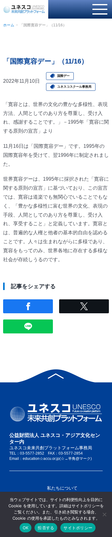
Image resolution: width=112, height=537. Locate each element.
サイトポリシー (77, 527)
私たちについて (62, 488)
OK (26, 527)
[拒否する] (104, 514)
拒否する (46, 527)
